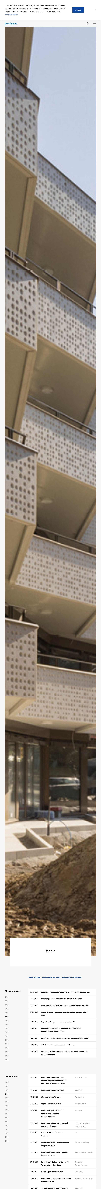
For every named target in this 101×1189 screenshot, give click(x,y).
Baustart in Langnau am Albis (52, 1090)
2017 (6, 1028)
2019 (6, 1020)
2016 (6, 1032)
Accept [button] (78, 10)
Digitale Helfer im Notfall (51, 1103)
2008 (6, 1141)
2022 (6, 1008)
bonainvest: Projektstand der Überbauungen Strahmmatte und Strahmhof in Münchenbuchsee (53, 1080)
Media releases (34, 977)
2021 (6, 1012)
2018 (6, 1024)
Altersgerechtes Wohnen (50, 1097)
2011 (6, 1051)
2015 (6, 1036)
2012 (6, 1048)
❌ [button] (94, 10)
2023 (6, 1005)
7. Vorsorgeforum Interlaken (52, 1171)
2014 (6, 1040)
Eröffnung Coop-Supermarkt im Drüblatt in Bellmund (61, 998)
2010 (6, 1055)
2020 (6, 1016)
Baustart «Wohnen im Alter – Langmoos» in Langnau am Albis (64, 1005)
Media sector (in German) (71, 977)
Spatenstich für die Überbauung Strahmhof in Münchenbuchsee (65, 992)
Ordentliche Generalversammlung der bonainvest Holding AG (64, 1038)
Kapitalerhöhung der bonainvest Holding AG (58, 1021)
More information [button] (11, 14)
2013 (6, 1044)
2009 (6, 1059)
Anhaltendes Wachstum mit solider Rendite (58, 1045)
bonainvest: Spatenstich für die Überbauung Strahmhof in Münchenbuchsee (53, 1113)
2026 (6, 997)
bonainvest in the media (51, 977)
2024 (6, 1001)
